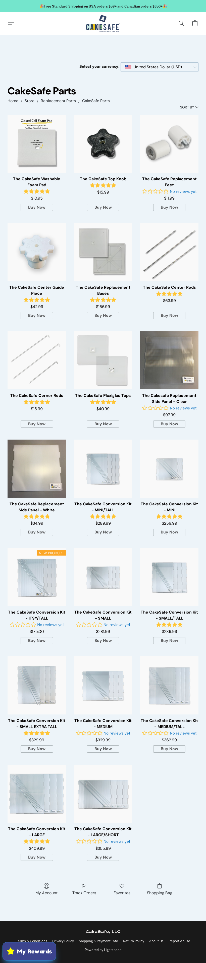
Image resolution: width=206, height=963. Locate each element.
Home (13, 100)
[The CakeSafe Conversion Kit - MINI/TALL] (103, 469)
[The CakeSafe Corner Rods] (37, 360)
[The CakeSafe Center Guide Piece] (37, 252)
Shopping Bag (159, 892)
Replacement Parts (58, 100)
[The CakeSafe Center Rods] (169, 252)
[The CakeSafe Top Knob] (103, 144)
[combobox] (159, 67)
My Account (46, 892)
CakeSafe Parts (96, 100)
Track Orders (84, 892)
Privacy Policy (63, 941)
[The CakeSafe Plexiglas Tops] (103, 360)
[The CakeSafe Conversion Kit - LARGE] (37, 794)
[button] (103, 23)
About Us (156, 941)
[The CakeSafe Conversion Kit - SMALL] (103, 577)
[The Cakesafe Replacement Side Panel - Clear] (169, 360)
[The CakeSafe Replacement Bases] (103, 252)
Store (29, 100)
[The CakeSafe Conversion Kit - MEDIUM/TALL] (169, 685)
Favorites (122, 892)
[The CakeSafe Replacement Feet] (169, 144)
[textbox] (156, 67)
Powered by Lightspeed (103, 949)
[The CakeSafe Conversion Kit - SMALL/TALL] (169, 577)
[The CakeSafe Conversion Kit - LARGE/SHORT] (103, 794)
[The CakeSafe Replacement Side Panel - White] (37, 469)
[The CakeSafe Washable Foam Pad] (37, 144)
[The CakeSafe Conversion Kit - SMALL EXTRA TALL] (37, 685)
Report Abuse (179, 941)
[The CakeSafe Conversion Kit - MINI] (169, 469)
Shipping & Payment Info (98, 941)
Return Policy (133, 941)
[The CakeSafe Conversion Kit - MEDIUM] (103, 685)
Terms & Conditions (31, 941)
